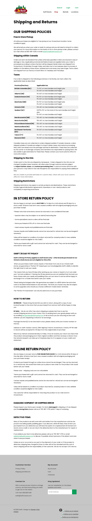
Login (68, 8)
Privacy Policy (20, 469)
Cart (76, 8)
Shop (56, 12)
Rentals (65, 12)
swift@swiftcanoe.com (23, 496)
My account (52, 469)
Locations (74, 12)
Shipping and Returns (22, 472)
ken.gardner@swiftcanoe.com (32, 315)
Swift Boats (47, 12)
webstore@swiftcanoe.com (52, 52)
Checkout (51, 475)
